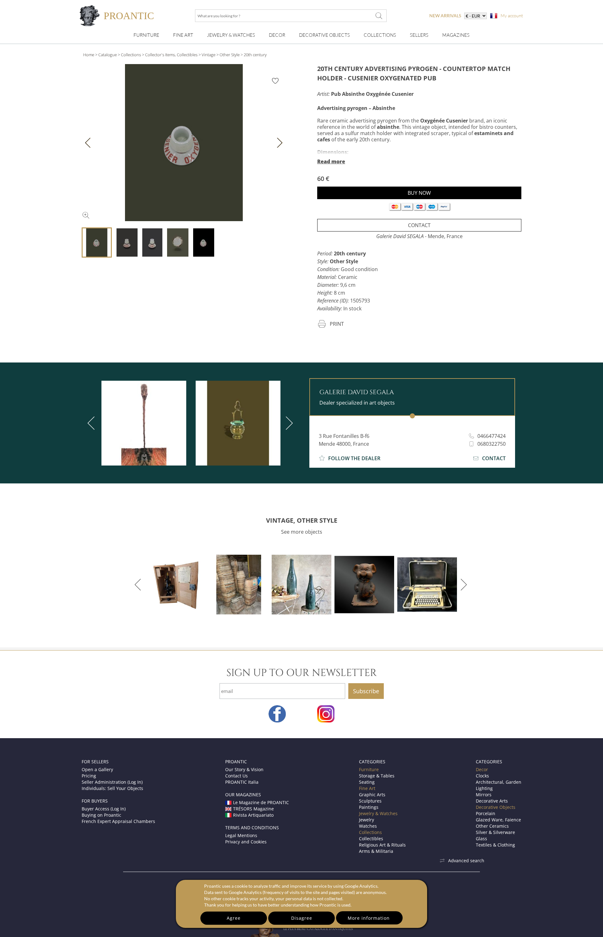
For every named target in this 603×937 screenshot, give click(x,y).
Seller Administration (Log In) (112, 782)
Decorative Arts (492, 801)
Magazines (456, 35)
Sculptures (370, 801)
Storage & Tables (376, 776)
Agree (234, 918)
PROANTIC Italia (241, 782)
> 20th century (254, 54)
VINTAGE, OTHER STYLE (301, 520)
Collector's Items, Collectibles (171, 54)
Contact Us (236, 776)
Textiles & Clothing (495, 845)
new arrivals (445, 15)
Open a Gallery (97, 769)
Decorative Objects (324, 35)
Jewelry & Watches (231, 35)
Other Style (230, 54)
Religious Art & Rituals (382, 845)
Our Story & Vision (244, 769)
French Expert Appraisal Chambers (118, 821)
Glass (481, 839)
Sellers (419, 35)
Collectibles (371, 839)
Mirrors (484, 795)
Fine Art (183, 35)
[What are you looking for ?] (379, 15)
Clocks (482, 776)
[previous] (92, 423)
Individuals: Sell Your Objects (112, 788)
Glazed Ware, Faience (498, 820)
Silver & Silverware (495, 832)
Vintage (208, 54)
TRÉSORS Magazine (253, 809)
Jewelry (366, 820)
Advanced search (466, 860)
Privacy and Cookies (246, 842)
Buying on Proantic (101, 815)
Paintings (368, 807)
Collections (380, 35)
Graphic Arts (372, 795)
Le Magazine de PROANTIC (261, 802)
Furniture (146, 35)
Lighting (484, 788)
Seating (367, 782)
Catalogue (107, 54)
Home (88, 54)
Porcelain (485, 813)
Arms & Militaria (376, 851)
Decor (277, 35)
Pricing (89, 776)
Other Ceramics (492, 826)
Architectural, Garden (498, 782)
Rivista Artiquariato (253, 815)
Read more (331, 161)
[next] (288, 423)
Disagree (301, 918)
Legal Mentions (241, 835)
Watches (368, 826)
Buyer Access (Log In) (104, 809)
